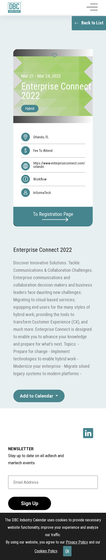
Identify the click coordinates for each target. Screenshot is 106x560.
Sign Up (29, 503)
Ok (67, 551)
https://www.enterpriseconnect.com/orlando (59, 165)
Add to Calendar (37, 396)
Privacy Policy (77, 542)
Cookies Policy (46, 551)
